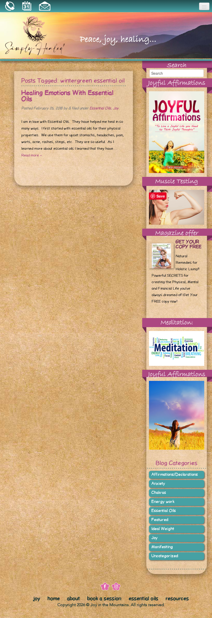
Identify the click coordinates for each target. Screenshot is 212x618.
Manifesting (162, 547)
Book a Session (104, 599)
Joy (116, 108)
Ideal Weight (163, 528)
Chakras (159, 492)
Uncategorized (165, 556)
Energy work (163, 501)
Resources (177, 599)
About (73, 599)
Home (54, 599)
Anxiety (158, 483)
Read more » (31, 155)
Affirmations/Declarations (175, 474)
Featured (160, 519)
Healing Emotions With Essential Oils (67, 96)
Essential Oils (100, 108)
